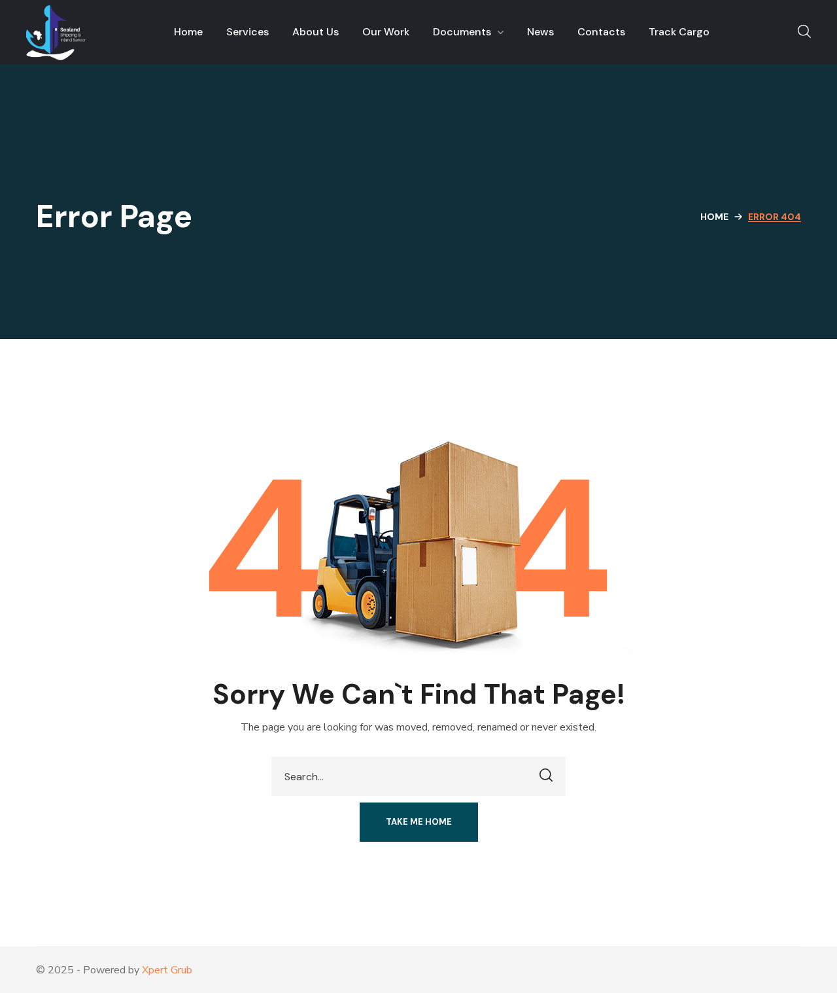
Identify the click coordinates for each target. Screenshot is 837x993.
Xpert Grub (167, 970)
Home (714, 217)
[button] (804, 32)
